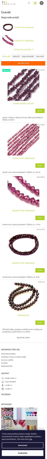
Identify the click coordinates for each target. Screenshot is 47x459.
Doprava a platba (7, 360)
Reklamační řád (6, 366)
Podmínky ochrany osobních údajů (13, 357)
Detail (40, 111)
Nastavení (22, 445)
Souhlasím (22, 453)
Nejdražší (16, 56)
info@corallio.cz (10, 378)
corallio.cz (8, 385)
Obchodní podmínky (8, 354)
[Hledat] (29, 3)
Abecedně (40, 56)
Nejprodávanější (28, 56)
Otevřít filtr (23, 63)
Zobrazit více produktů (22, 49)
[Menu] (41, 3)
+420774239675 (10, 382)
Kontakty (4, 363)
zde (30, 439)
